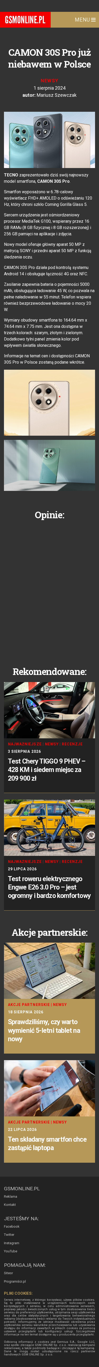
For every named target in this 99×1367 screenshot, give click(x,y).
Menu (83, 20)
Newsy (50, 80)
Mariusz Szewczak (57, 95)
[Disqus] (49, 589)
